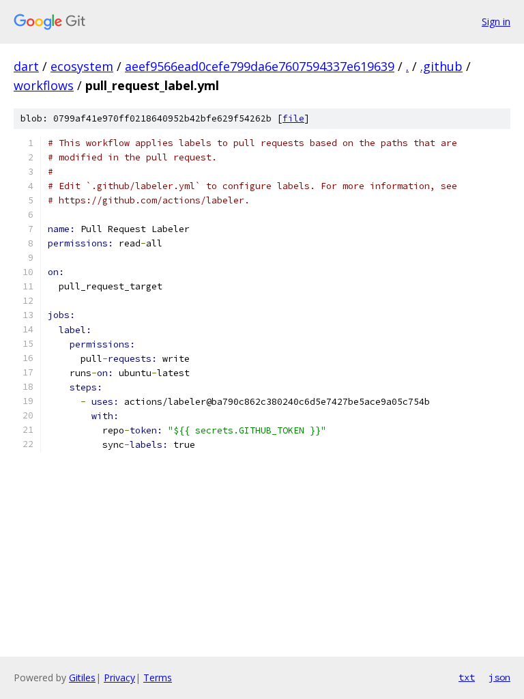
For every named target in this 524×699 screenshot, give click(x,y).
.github (441, 66)
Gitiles (82, 677)
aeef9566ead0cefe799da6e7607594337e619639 (259, 66)
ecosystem (81, 66)
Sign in (496, 21)
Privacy (119, 677)
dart (26, 66)
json (499, 677)
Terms (157, 677)
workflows (44, 85)
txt (466, 677)
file (293, 118)
